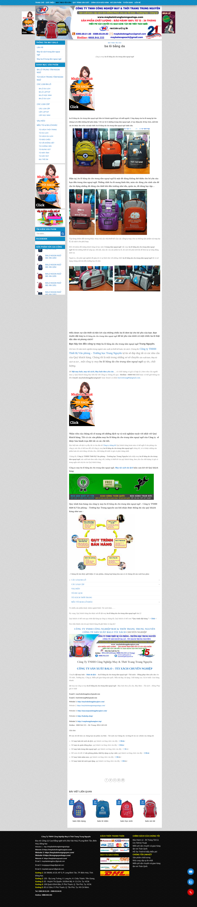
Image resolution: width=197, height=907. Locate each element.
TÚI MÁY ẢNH (44, 153)
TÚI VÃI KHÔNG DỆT (46, 143)
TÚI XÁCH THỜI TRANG (48, 130)
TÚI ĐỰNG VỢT (45, 149)
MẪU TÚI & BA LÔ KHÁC (47, 125)
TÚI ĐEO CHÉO (44, 139)
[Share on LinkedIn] (123, 780)
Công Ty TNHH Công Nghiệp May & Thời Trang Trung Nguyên (114, 629)
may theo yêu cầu (63, 2)
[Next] (160, 812)
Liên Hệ (138, 2)
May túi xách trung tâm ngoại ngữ (48, 53)
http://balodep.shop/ (85, 716)
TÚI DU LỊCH (43, 133)
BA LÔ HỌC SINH (45, 95)
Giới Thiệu (50, 2)
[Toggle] (159, 580)
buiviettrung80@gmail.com (129, 378)
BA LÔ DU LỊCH (44, 89)
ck (123, 741)
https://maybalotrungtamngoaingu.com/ (91, 705)
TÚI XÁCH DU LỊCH (46, 136)
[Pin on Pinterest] (119, 780)
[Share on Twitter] (111, 780)
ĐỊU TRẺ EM (43, 159)
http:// (90, 702)
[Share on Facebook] (106, 780)
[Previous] (68, 812)
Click (153, 619)
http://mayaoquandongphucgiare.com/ (92, 711)
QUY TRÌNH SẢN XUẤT (81, 2)
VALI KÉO (41, 121)
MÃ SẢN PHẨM (115, 2)
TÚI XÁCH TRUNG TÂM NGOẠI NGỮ (50, 78)
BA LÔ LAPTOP (44, 92)
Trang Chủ (39, 2)
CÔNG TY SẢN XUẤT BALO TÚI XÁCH (104, 632)
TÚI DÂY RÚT (44, 156)
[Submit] (63, 233)
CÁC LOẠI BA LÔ (44, 84)
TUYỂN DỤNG (128, 2)
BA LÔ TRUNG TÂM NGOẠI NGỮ (48, 71)
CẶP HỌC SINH (44, 115)
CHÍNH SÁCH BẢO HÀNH (100, 2)
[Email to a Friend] (115, 780)
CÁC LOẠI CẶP (43, 104)
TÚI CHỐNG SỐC (45, 146)
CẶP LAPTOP (44, 112)
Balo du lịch (91, 675)
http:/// (90, 721)
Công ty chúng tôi (109, 445)
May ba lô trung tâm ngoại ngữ (49, 59)
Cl (120, 741)
